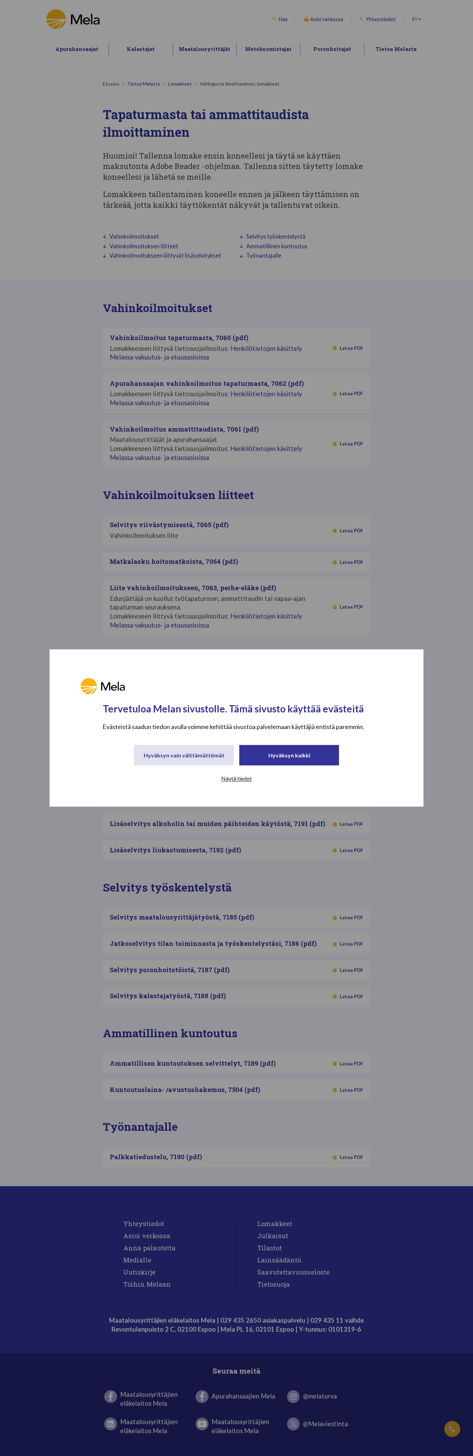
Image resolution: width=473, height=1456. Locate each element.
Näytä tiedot (236, 778)
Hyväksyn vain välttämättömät (184, 755)
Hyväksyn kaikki (289, 755)
